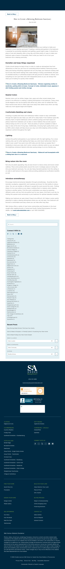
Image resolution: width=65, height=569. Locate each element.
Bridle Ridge (7, 443)
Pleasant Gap (11, 298)
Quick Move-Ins (8, 487)
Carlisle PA (11, 253)
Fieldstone (11, 269)
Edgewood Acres (12, 265)
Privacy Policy (19, 560)
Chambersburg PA (13, 255)
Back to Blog (11, 14)
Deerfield (10, 258)
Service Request (38, 517)
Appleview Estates (13, 242)
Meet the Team (8, 520)
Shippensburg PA (13, 305)
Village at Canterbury (10, 474)
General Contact (38, 520)
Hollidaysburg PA (13, 276)
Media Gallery (7, 503)
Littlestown (11, 289)
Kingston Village (12, 285)
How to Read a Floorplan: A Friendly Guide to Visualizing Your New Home (27, 331)
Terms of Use (27, 560)
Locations (11, 291)
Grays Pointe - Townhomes (11, 454)
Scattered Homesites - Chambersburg (14, 435)
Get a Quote (37, 492)
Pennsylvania (11, 296)
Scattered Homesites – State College (14, 468)
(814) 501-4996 (32, 379)
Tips (9, 315)
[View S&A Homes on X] (13, 234)
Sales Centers (38, 515)
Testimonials (11, 312)
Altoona (7, 422)
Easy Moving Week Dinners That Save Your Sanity (20, 328)
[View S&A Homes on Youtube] (16, 234)
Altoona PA (11, 241)
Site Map (34, 560)
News (10, 294)
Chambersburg (9, 428)
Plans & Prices (38, 490)
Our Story (6, 515)
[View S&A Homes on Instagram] (10, 234)
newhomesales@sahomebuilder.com (32, 383)
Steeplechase (11, 308)
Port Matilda (11, 299)
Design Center (8, 501)
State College (8, 441)
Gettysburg (38, 422)
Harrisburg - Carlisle (41, 428)
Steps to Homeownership (41, 501)
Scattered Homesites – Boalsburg (13, 460)
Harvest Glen (11, 274)
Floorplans (7, 490)
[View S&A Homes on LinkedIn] (18, 234)
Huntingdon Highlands (14, 282)
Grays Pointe (11, 273)
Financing (11, 271)
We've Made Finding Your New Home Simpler (19, 335)
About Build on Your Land (41, 487)
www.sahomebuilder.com (21, 210)
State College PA (13, 307)
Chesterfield (37, 430)
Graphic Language (39, 564)
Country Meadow (8, 430)
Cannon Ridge (12, 249)
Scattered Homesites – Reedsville (13, 465)
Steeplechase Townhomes (11, 471)
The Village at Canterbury (15, 314)
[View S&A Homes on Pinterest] (21, 234)
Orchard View (8, 457)
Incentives (10, 283)
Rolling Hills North (13, 301)
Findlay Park (7, 432)
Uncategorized (12, 317)
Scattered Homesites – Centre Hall (13, 462)
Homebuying (12, 280)
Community (11, 257)
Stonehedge (11, 310)
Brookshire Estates (13, 248)
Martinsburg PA (12, 292)
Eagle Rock (11, 264)
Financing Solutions (39, 506)
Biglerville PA (11, 246)
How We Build (8, 517)
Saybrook (10, 303)
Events (10, 267)
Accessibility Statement (43, 560)
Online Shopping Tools (40, 503)
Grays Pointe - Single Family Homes (14, 451)
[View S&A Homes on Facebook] (8, 234)
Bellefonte (11, 244)
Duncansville (11, 262)
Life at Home (12, 287)
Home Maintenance (13, 278)
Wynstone (11, 319)
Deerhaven (11, 260)
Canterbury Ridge (13, 251)
